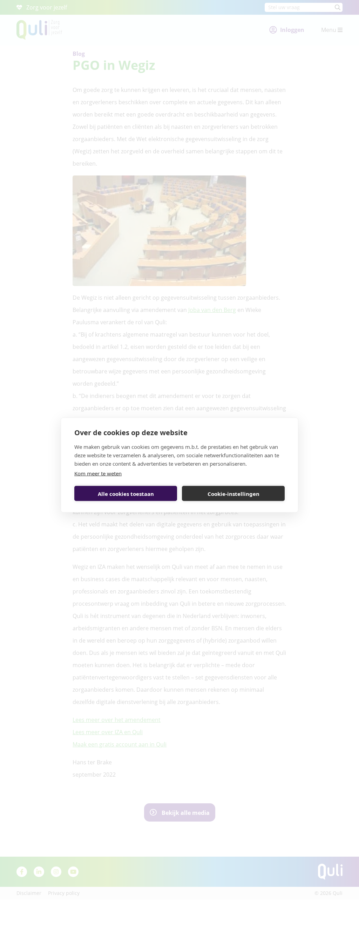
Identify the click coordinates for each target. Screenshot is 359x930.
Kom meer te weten (98, 473)
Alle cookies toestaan (126, 493)
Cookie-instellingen (233, 493)
